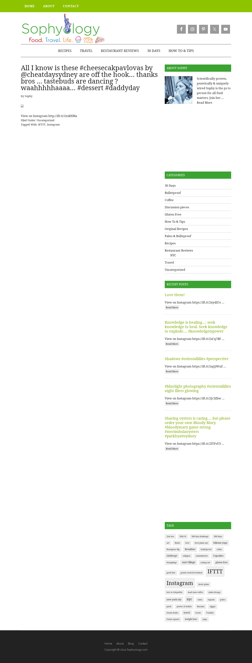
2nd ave (170, 536)
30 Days (170, 186)
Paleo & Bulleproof (178, 236)
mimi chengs (214, 592)
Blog (131, 643)
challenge (172, 555)
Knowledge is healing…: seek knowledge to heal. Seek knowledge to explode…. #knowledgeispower (196, 327)
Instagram (53, 124)
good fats (171, 572)
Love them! (175, 294)
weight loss (191, 619)
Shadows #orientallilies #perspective (197, 358)
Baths (177, 543)
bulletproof (206, 549)
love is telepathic (174, 592)
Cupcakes (218, 555)
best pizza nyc (201, 543)
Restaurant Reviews (179, 250)
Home (108, 643)
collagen (186, 556)
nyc (189, 599)
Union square (173, 619)
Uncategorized (45, 120)
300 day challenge (199, 536)
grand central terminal (191, 572)
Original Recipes (176, 229)
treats (198, 612)
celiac (219, 549)
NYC (173, 255)
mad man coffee (195, 592)
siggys (212, 606)
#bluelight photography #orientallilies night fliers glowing (198, 388)
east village (188, 562)
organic (211, 599)
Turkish (210, 612)
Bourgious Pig (173, 549)
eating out (205, 562)
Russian (200, 606)
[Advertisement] (198, 138)
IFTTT (42, 124)
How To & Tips (175, 222)
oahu (200, 599)
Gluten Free (173, 214)
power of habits (184, 606)
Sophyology (63, 28)
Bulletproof (173, 193)
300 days (218, 536)
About (120, 643)
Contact (142, 643)
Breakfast (190, 549)
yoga (205, 619)
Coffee (169, 200)
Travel (169, 262)
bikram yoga (220, 542)
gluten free (221, 562)
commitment (202, 556)
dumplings (172, 562)
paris (169, 606)
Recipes (170, 243)
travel (187, 612)
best (187, 543)
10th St (182, 536)
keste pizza (204, 584)
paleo (222, 599)
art (168, 543)
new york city (174, 599)
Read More (204, 103)
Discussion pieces (177, 207)
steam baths (172, 612)
